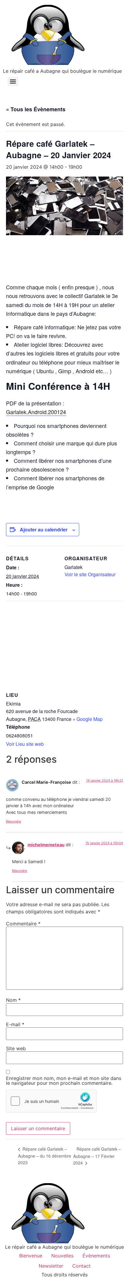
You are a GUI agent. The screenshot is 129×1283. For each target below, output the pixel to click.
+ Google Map (88, 718)
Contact (81, 1266)
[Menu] (13, 81)
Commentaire (23, 923)
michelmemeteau (46, 844)
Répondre (13, 821)
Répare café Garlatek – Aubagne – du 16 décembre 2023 (44, 1155)
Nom (13, 1000)
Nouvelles (62, 1256)
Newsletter (51, 1266)
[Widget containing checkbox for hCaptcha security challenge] (51, 1101)
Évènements (96, 1256)
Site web (16, 1048)
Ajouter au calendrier (44, 529)
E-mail (15, 1024)
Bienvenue (30, 1256)
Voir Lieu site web (25, 743)
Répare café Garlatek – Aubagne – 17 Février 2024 (97, 1156)
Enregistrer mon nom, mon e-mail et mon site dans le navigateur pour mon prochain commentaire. (63, 1080)
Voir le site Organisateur (90, 574)
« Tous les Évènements (35, 109)
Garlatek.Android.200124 (36, 412)
